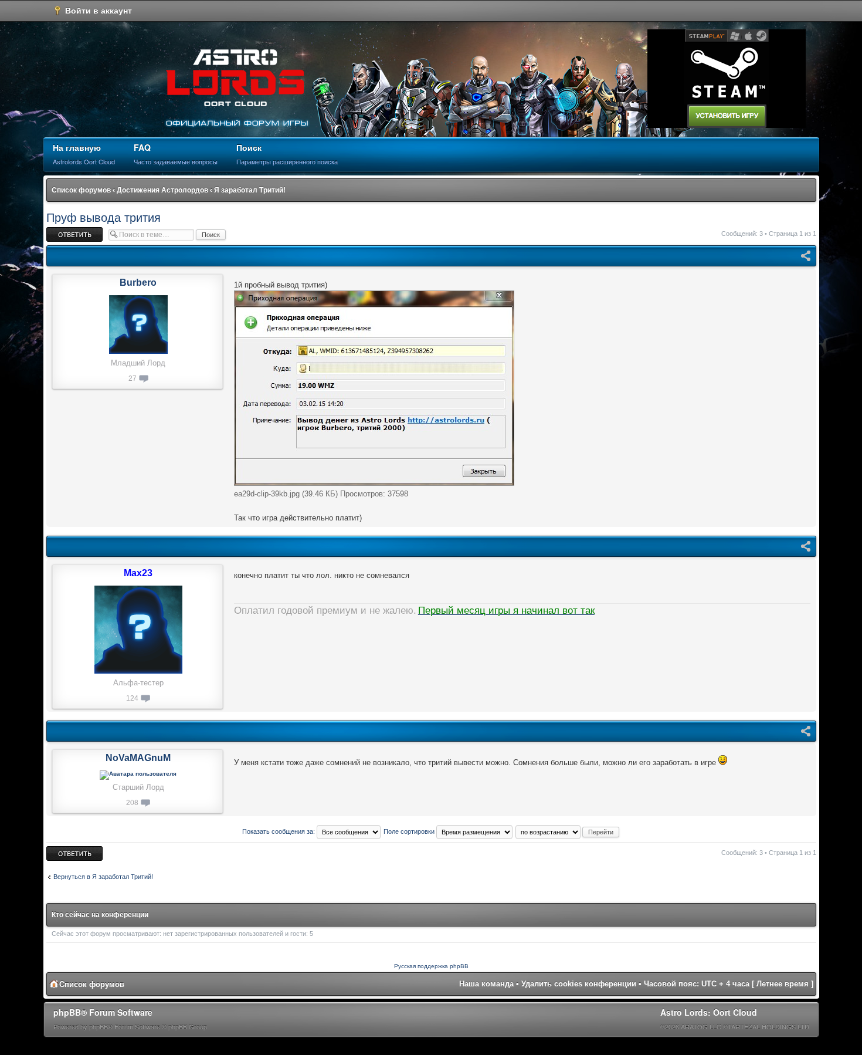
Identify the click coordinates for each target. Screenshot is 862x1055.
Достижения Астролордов (162, 190)
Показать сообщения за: (279, 831)
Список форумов (81, 190)
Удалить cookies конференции (578, 983)
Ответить (60, 230)
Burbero (138, 283)
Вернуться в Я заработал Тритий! (103, 876)
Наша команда (486, 983)
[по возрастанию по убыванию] (567, 831)
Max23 (138, 573)
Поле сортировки (410, 831)
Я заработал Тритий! (250, 190)
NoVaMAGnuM (138, 758)
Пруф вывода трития (103, 217)
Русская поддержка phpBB (431, 966)
